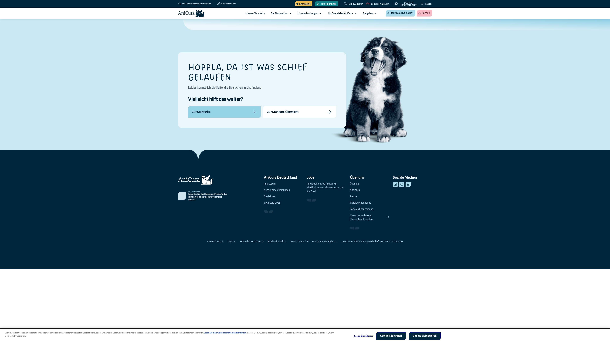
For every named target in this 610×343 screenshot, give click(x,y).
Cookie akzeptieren (425, 336)
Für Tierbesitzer (279, 13)
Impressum (270, 183)
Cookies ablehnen (391, 336)
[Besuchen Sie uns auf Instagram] (401, 184)
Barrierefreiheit (276, 241)
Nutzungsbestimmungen (277, 190)
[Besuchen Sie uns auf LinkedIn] (408, 184)
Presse (353, 196)
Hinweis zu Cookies (250, 241)
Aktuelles (355, 190)
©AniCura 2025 (272, 203)
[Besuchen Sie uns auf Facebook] (395, 184)
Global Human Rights (323, 241)
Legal (230, 241)
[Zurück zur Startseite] (191, 13)
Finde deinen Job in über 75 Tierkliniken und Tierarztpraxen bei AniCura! (325, 187)
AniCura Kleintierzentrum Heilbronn (196, 4)
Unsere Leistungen (308, 13)
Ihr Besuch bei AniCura (340, 13)
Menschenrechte (299, 241)
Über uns (354, 183)
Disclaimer (269, 196)
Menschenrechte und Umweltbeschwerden (361, 217)
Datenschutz (213, 241)
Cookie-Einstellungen (363, 336)
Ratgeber (368, 13)
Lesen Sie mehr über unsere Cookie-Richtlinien (224, 333)
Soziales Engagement (361, 209)
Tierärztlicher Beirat (360, 203)
